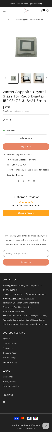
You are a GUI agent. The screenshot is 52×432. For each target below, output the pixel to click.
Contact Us (8, 348)
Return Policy (9, 357)
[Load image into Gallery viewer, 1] (13, 78)
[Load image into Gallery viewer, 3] (38, 78)
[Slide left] (6, 78)
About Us (7, 339)
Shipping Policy (10, 353)
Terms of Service (11, 386)
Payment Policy (10, 362)
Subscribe (26, 262)
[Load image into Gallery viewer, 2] (26, 78)
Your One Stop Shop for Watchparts (26, 425)
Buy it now (26, 147)
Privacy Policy (9, 381)
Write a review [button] (26, 213)
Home (10, 19)
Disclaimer (8, 377)
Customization (9, 343)
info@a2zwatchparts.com (21, 298)
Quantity (7, 119)
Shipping (6, 111)
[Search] (48, 10)
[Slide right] (46, 78)
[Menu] (4, 10)
